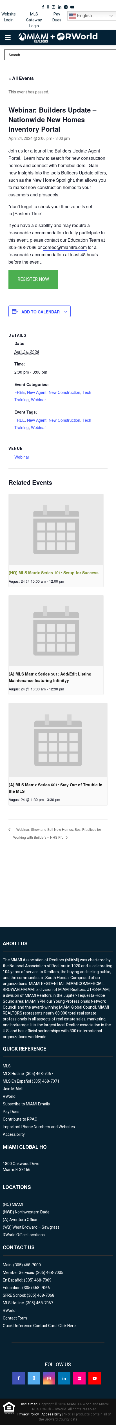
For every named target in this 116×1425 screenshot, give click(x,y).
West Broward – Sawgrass (35, 1227)
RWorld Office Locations (24, 1235)
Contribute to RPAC (20, 1119)
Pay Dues (56, 17)
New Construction (64, 392)
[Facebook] (18, 1378)
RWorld (9, 1096)
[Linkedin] (64, 1378)
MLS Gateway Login (34, 20)
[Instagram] (49, 1378)
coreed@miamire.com (65, 247)
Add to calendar (40, 312)
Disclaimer (28, 1404)
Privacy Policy (28, 1414)
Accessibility (14, 1134)
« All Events (21, 78)
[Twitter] (34, 1378)
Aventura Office (23, 1219)
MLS (7, 1066)
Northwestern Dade (32, 1212)
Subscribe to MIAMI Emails (26, 1104)
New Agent (36, 392)
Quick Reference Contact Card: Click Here (39, 1325)
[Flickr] (79, 1378)
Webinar (38, 399)
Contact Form (15, 1318)
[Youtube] (94, 1378)
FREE (19, 392)
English (84, 15)
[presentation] (56, 529)
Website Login (8, 17)
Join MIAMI (13, 1089)
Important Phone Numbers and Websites (39, 1127)
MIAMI (17, 1204)
